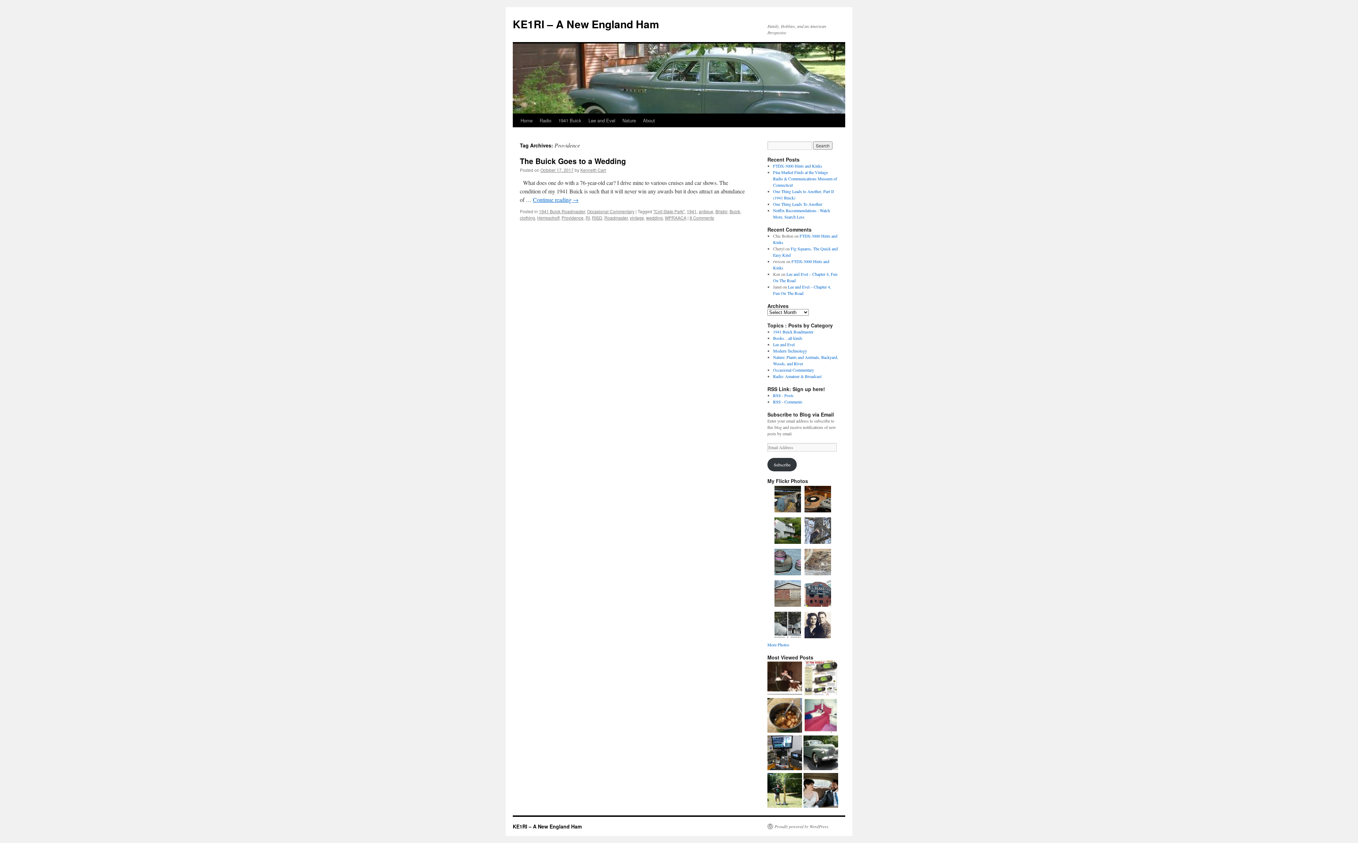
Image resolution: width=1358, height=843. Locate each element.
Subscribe (782, 464)
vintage (637, 218)
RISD (597, 218)
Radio (545, 120)
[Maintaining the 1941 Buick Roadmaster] (820, 754)
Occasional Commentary (610, 211)
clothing (527, 218)
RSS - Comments (787, 402)
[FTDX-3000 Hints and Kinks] (784, 754)
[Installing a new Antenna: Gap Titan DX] (784, 791)
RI (588, 218)
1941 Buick (569, 120)
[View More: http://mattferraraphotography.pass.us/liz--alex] (820, 791)
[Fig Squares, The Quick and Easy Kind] (784, 716)
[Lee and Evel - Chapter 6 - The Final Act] (784, 679)
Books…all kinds (787, 338)
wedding (654, 218)
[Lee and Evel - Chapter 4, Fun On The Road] (820, 716)
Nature (629, 120)
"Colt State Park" (669, 211)
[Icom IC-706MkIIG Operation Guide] (820, 679)
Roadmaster (616, 218)
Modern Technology (790, 351)
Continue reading (556, 199)
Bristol (721, 211)
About (649, 120)
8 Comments (702, 218)
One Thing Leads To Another (797, 204)
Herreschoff (548, 218)
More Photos (778, 644)
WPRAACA (675, 218)
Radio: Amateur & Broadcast (797, 376)
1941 (692, 211)
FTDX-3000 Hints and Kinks (797, 166)
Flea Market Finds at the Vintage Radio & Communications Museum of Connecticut (805, 178)
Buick (735, 211)
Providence (573, 218)
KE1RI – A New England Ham (586, 23)
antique (706, 211)
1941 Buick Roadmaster (562, 211)
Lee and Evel (601, 120)
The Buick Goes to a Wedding (573, 161)
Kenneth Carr (593, 170)
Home (527, 120)
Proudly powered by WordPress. (801, 826)
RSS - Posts (783, 395)
